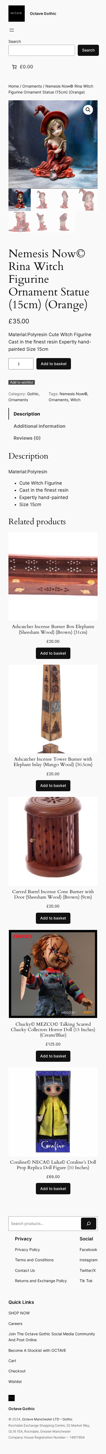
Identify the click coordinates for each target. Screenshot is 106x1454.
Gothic (33, 393)
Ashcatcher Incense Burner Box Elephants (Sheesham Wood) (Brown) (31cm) (53, 629)
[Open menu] (11, 30)
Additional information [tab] (40, 426)
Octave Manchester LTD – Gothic (47, 1419)
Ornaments (32, 86)
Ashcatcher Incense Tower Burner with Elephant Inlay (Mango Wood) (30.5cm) (53, 762)
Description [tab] (27, 414)
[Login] (25, 30)
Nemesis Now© (73, 393)
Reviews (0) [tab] (27, 438)
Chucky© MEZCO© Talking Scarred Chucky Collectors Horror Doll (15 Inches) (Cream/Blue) (53, 1030)
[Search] (88, 1223)
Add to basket (54, 363)
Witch (75, 399)
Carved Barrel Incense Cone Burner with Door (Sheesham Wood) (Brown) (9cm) (53, 894)
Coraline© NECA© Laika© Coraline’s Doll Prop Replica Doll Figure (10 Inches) (53, 1165)
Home (13, 86)
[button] (88, 110)
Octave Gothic (43, 13)
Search (14, 41)
